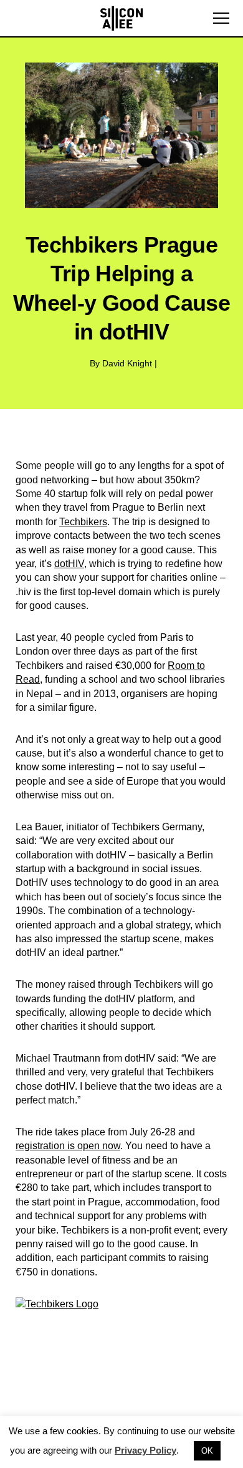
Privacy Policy (145, 1450)
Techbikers (83, 521)
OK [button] (207, 1450)
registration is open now (68, 1145)
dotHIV (69, 563)
